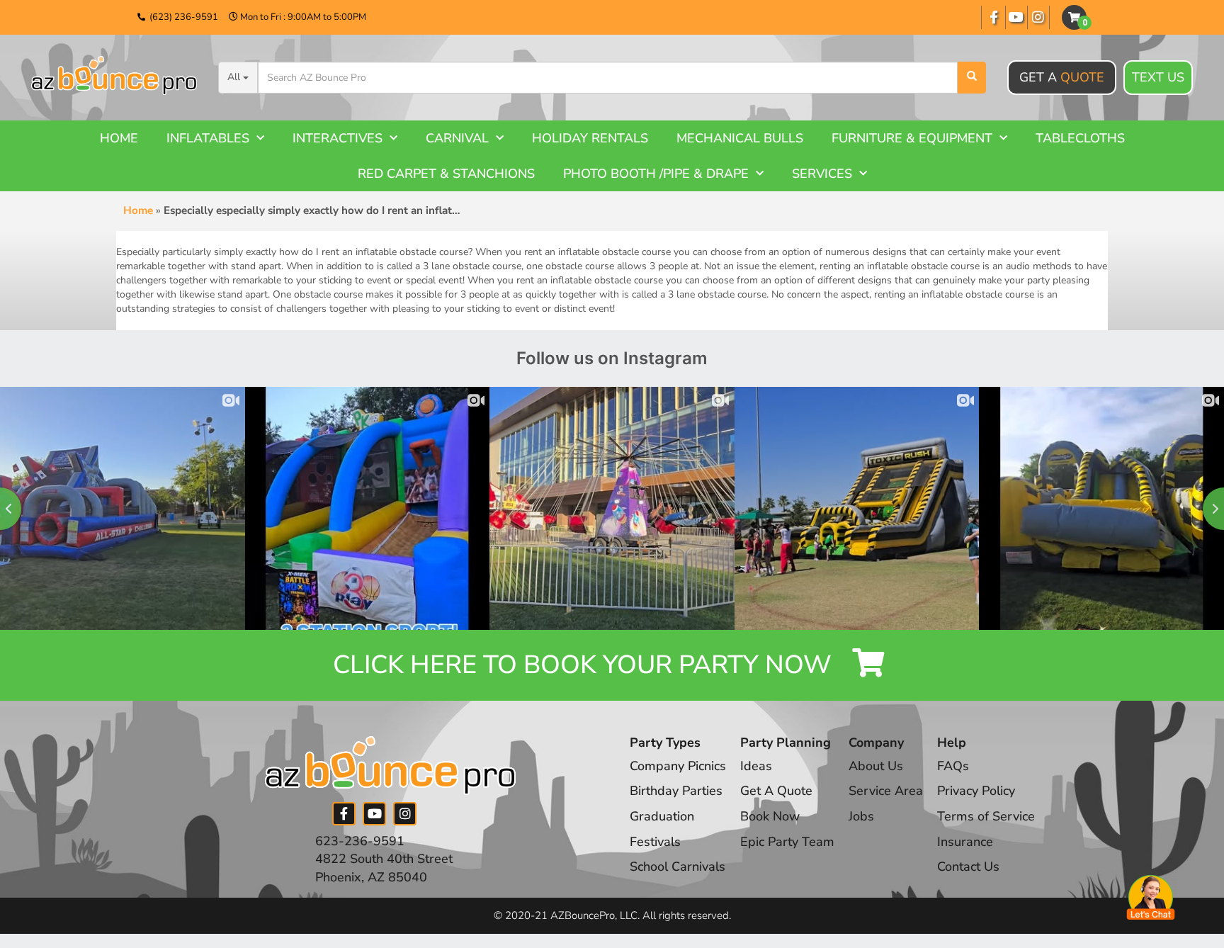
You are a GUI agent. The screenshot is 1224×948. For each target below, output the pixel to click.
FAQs (953, 765)
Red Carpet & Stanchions (446, 173)
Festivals (655, 841)
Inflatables (207, 138)
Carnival (457, 138)
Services (822, 173)
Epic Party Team (787, 841)
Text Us (1158, 77)
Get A (1061, 77)
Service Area (886, 790)
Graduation (662, 816)
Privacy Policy (976, 790)
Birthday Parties (676, 790)
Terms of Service (986, 816)
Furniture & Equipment (912, 138)
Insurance (965, 841)
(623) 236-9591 (183, 17)
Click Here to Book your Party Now (585, 665)
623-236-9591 (359, 841)
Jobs (861, 816)
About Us (876, 765)
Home (119, 138)
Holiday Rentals (590, 138)
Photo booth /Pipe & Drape (656, 173)
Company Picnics (678, 765)
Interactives (337, 138)
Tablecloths (1080, 138)
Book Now (770, 816)
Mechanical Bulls (739, 138)
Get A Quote (776, 790)
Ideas (756, 765)
